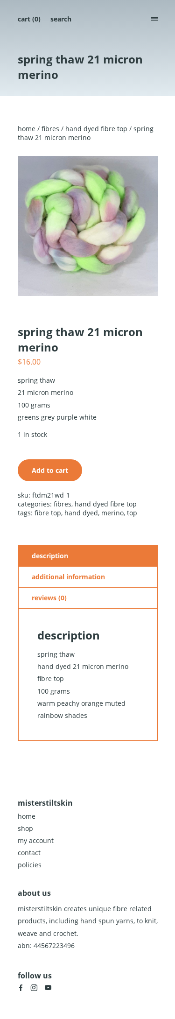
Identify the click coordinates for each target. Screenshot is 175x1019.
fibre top (48, 512)
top (132, 512)
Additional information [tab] (68, 576)
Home (26, 128)
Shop (25, 828)
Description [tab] (50, 555)
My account (36, 840)
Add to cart (50, 470)
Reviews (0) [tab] (49, 597)
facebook (21, 987)
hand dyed (81, 512)
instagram (34, 987)
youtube (48, 987)
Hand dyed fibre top (96, 128)
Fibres (50, 128)
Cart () (29, 18)
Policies (30, 864)
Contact (29, 852)
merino (112, 512)
